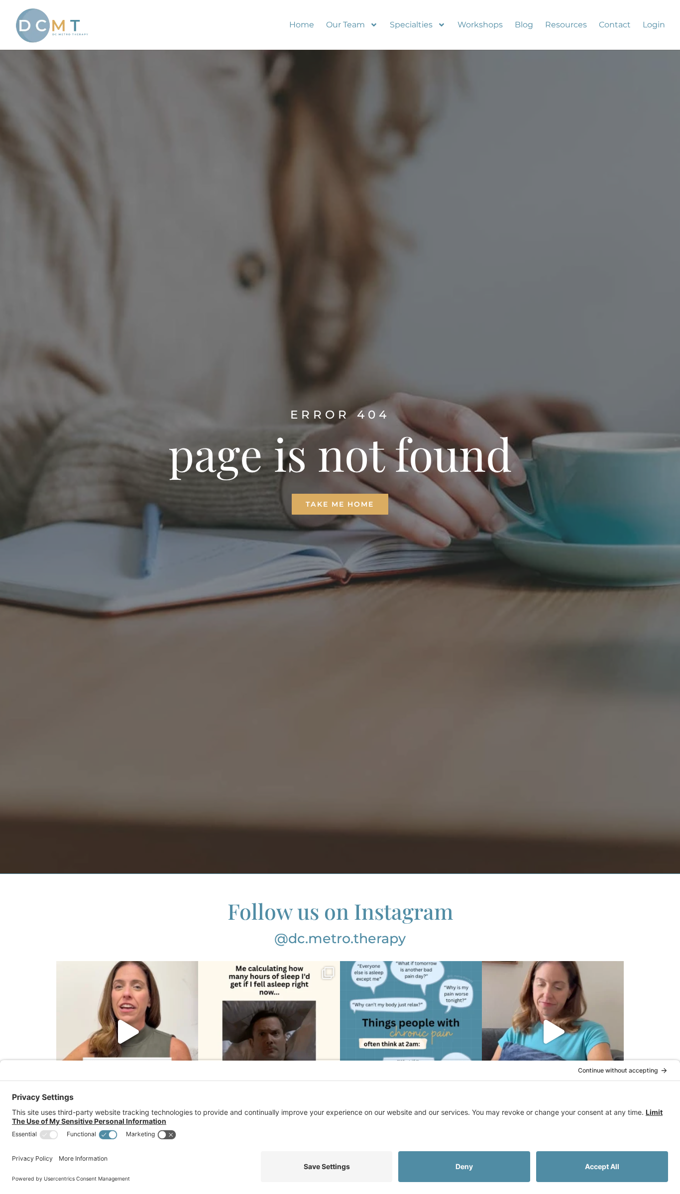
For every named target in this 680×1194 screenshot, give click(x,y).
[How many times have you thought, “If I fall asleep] (269, 1032)
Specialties (411, 24)
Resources (566, 24)
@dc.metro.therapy (340, 938)
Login (654, 24)
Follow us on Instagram (340, 910)
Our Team (345, 24)
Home (301, 24)
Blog (524, 24)
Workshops (480, 24)
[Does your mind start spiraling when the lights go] (411, 1032)
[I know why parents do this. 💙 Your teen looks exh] (127, 1032)
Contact (615, 24)
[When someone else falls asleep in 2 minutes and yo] (553, 1032)
